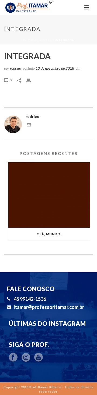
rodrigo (15, 68)
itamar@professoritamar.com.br (49, 307)
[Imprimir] (31, 80)
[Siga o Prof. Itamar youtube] (38, 357)
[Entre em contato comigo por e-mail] (29, 125)
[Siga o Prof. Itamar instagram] (26, 357)
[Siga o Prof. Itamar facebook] (13, 357)
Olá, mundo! (49, 234)
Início (28, 40)
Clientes (44, 40)
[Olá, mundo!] (49, 195)
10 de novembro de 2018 (55, 68)
